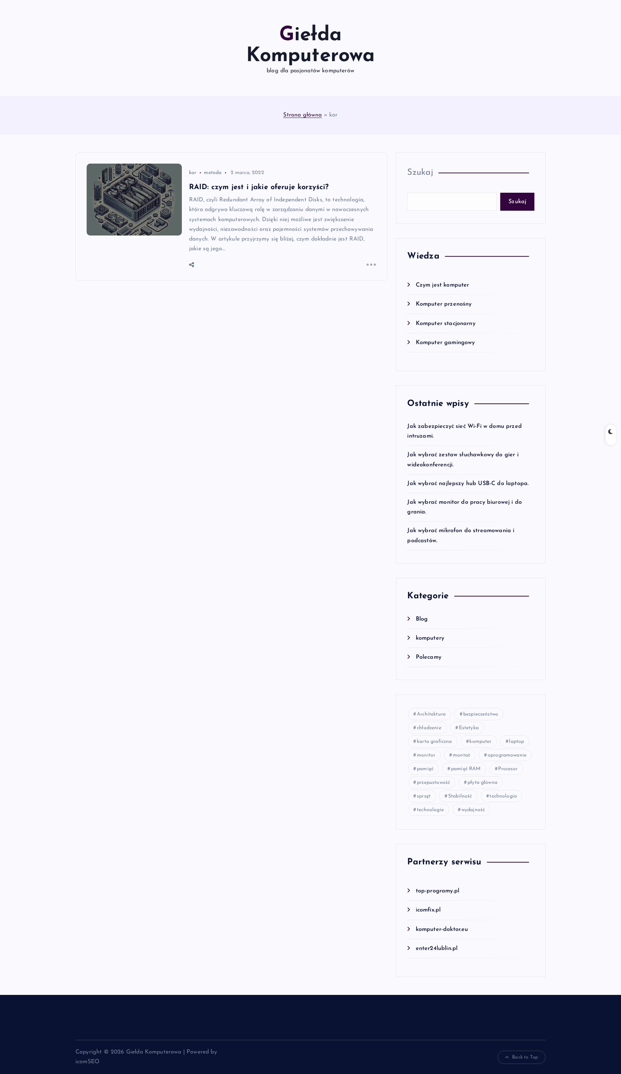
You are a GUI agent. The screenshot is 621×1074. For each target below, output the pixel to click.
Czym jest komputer (442, 285)
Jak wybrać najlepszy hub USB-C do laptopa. (468, 483)
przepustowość (433, 782)
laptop (516, 741)
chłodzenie (429, 728)
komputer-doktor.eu (442, 929)
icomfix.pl (428, 910)
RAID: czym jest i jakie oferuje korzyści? (259, 187)
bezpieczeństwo (480, 714)
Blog (422, 619)
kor (192, 172)
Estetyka (469, 728)
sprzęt (424, 796)
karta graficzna (434, 741)
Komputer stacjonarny (445, 323)
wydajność (473, 810)
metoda (212, 172)
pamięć (425, 769)
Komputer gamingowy (445, 343)
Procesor (508, 769)
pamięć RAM (466, 769)
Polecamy (428, 657)
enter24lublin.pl (436, 948)
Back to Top (525, 1057)
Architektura (431, 714)
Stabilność (460, 796)
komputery (430, 638)
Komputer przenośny (444, 304)
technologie (430, 810)
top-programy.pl (437, 891)
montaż (461, 755)
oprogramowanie (507, 755)
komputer (480, 741)
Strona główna (302, 115)
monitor (426, 755)
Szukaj (420, 172)
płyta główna (482, 782)
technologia (503, 796)
